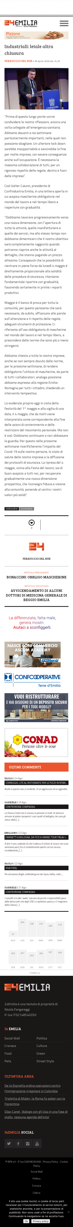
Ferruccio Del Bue (18, 61)
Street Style (45, 1061)
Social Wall (12, 1038)
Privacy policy (40, 1221)
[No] (68, 1212)
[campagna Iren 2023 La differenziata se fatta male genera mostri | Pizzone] (36, 38)
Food (7, 1053)
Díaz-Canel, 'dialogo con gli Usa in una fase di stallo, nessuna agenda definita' (36, 1114)
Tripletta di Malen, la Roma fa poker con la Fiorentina (34, 1101)
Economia (27, 508)
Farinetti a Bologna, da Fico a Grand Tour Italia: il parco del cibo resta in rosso (37, 837)
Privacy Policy (50, 1162)
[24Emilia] (28, 23)
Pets (7, 1061)
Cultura (41, 1045)
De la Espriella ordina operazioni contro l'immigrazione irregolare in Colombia (32, 1088)
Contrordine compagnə (20, 807)
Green (40, 1053)
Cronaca (10, 1045)
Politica (41, 1038)
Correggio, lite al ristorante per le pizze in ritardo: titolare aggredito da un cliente (37, 783)
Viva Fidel (11, 868)
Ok (26, 1221)
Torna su (34, 973)
